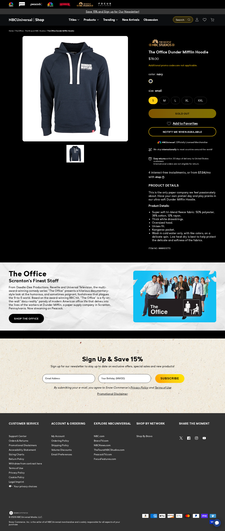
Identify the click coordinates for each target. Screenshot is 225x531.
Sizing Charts (16, 454)
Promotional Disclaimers (23, 445)
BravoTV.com (101, 440)
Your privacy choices (25, 486)
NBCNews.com (102, 445)
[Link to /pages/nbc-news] (50, 4)
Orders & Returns (18, 440)
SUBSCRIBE (169, 378)
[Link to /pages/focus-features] (105, 4)
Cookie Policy (16, 477)
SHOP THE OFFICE (26, 318)
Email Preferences (61, 454)
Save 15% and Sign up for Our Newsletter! (112, 11)
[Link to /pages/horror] (65, 4)
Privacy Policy (17, 472)
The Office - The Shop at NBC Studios (30, 31)
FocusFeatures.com (105, 458)
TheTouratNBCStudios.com (109, 449)
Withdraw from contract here (25, 463)
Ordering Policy (60, 440)
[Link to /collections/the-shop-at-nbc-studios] (84, 4)
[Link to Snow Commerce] (18, 514)
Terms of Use (16, 468)
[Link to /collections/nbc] (11, 4)
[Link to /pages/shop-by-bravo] (22, 4)
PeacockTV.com (103, 454)
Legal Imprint (16, 481)
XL (187, 100)
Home (11, 31)
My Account (58, 436)
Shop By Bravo (144, 436)
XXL (200, 100)
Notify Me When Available (182, 131)
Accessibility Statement (22, 449)
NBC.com (99, 436)
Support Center (18, 436)
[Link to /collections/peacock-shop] (36, 4)
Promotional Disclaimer (112, 394)
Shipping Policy (60, 445)
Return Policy (16, 458)
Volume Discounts (61, 449)
